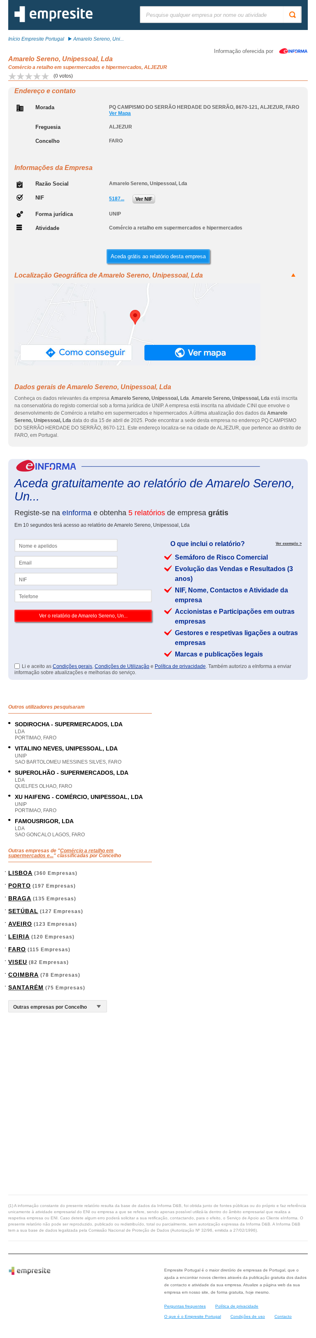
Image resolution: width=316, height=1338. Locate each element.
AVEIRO (20, 923)
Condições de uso (247, 1316)
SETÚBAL (23, 911)
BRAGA (19, 898)
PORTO (19, 885)
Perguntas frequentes (185, 1306)
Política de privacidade (180, 666)
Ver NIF (143, 199)
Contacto (283, 1316)
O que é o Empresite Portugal (192, 1316)
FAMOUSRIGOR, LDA (44, 821)
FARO (17, 949)
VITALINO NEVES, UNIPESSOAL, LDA (66, 748)
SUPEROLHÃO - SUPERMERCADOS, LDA (71, 772)
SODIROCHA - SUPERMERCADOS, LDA (69, 724)
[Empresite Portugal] (53, 20)
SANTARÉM (26, 987)
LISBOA (20, 873)
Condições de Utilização (122, 666)
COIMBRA (23, 974)
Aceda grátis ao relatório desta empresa (158, 256)
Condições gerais (72, 666)
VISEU (17, 962)
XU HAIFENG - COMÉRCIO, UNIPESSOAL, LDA (79, 797)
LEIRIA (19, 936)
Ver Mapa (120, 113)
